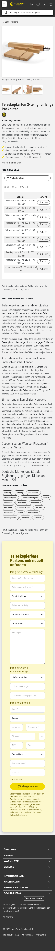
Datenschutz (27, 934)
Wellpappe (8, 512)
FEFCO (46, 497)
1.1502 (45, 217)
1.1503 (45, 224)
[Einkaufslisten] (38, 4)
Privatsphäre (40, 934)
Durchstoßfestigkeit (30, 497)
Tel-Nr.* (15, 772)
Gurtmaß (38, 518)
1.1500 (45, 202)
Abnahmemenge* (21, 686)
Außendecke (33, 492)
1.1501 (45, 210)
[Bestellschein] (31, 4)
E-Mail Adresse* (19, 763)
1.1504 (45, 232)
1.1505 (45, 239)
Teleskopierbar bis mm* (22, 587)
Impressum (8, 934)
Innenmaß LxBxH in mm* (23, 578)
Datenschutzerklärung (18, 815)
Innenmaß (8, 502)
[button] (4, 4)
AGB (17, 934)
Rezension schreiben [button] (35, 898)
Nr (42, 736)
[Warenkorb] (50, 4)
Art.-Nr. (44, 197)
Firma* (15, 709)
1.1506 (45, 247)
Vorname (16, 727)
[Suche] (5, 12)
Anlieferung (8, 916)
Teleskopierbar (10, 518)
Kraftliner (8, 507)
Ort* (30, 745)
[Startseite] (17, 4)
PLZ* (14, 745)
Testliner (25, 518)
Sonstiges (16, 632)
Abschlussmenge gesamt (25, 695)
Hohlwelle (22, 502)
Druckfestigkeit (10, 497)
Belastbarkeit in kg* (20, 605)
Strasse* (16, 736)
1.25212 (45, 261)
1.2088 (45, 269)
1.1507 (45, 254)
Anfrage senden (29, 786)
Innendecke (36, 502)
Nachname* (33, 727)
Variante (21, 197)
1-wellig (7, 492)
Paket (20, 512)
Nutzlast (39, 507)
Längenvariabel (23, 507)
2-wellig (19, 492)
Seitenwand (33, 512)
